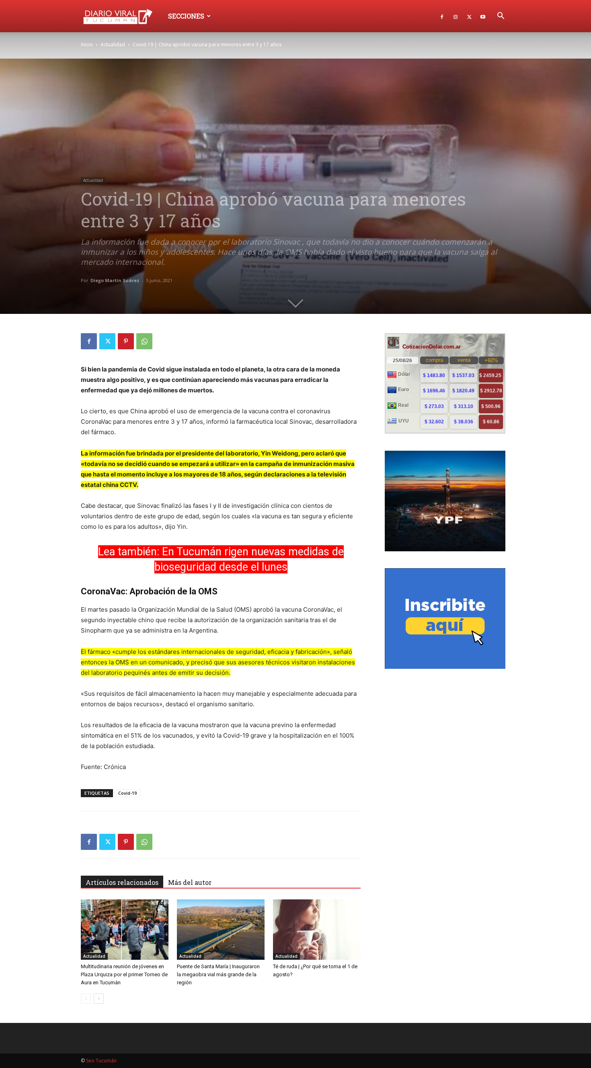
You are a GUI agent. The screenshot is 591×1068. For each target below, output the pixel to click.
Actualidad (113, 44)
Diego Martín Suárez (115, 280)
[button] (500, 17)
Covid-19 (127, 793)
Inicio (87, 44)
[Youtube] (483, 16)
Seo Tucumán (101, 1060)
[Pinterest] (126, 341)
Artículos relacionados (122, 882)
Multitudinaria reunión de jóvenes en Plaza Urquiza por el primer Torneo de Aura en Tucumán (124, 974)
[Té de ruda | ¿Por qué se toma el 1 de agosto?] (317, 929)
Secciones (186, 16)
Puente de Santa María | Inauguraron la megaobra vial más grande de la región (218, 974)
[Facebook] (442, 16)
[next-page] (99, 999)
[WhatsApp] (144, 341)
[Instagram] (455, 16)
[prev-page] (86, 999)
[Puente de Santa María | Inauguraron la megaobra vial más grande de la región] (221, 929)
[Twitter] (469, 16)
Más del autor (189, 882)
